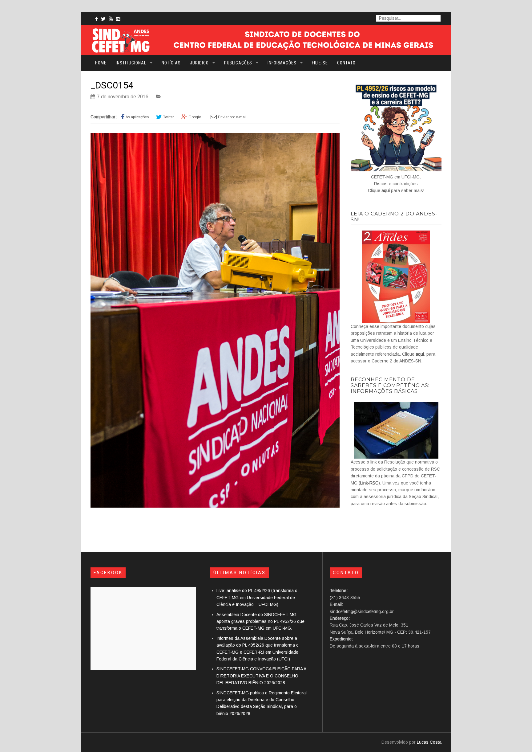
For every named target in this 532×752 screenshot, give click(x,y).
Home (101, 62)
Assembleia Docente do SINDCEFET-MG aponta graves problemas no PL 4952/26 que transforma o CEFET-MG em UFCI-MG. (260, 621)
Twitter (168, 117)
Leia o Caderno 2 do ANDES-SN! (394, 217)
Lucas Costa (429, 742)
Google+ (195, 117)
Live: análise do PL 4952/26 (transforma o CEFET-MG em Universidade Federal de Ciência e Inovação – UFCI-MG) (256, 597)
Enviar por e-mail (232, 117)
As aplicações (137, 117)
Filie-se (320, 62)
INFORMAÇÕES (282, 62)
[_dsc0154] (215, 506)
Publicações (238, 62)
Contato (346, 62)
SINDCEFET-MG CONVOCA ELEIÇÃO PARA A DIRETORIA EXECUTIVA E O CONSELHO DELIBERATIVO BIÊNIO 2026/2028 (261, 675)
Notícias (171, 62)
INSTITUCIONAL (131, 62)
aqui (385, 190)
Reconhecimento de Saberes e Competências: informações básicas (390, 385)
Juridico (199, 62)
